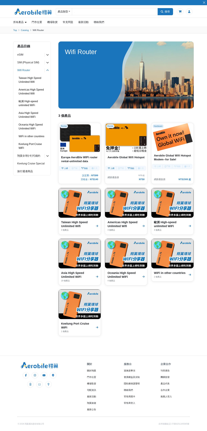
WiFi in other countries (31, 136)
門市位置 (37, 22)
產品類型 (63, 11)
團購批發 (165, 377)
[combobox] (115, 12)
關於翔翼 (91, 370)
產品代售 (165, 383)
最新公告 (91, 409)
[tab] (31, 55)
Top (15, 30)
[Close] (204, 2)
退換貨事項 (129, 370)
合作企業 (165, 390)
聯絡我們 (99, 22)
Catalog (25, 30)
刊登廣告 (165, 370)
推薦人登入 (166, 396)
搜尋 (167, 11)
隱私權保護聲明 (132, 383)
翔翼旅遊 (91, 403)
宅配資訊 (91, 390)
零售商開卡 (129, 396)
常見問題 (68, 22)
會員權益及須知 (132, 377)
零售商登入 (129, 403)
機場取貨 (52, 22)
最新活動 (83, 22)
